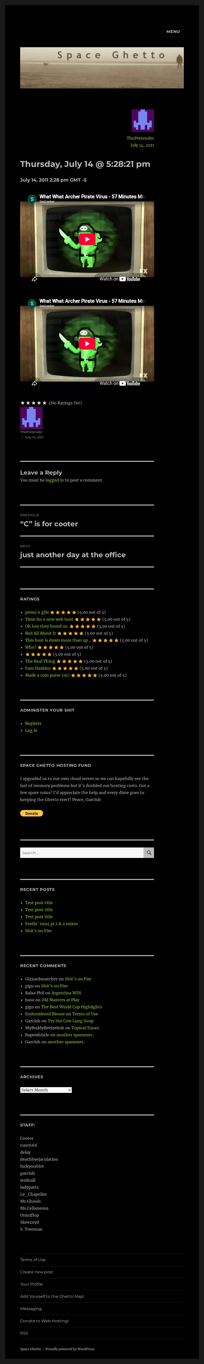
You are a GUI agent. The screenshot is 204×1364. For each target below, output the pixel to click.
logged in (55, 480)
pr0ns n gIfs (37, 612)
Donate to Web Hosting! (44, 1321)
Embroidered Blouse (45, 1013)
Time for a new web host (49, 619)
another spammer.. (75, 1034)
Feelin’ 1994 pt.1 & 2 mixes (51, 923)
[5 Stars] (44, 402)
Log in (31, 730)
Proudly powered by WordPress (70, 1349)
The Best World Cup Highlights (71, 1006)
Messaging (31, 1308)
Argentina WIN (66, 992)
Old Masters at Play (60, 999)
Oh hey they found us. (46, 626)
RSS (24, 1333)
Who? (30, 647)
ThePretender (140, 138)
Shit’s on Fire (38, 930)
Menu (173, 31)
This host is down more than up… (58, 640)
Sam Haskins (38, 668)
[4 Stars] (39, 402)
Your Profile (31, 1284)
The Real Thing (40, 661)
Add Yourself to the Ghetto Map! (52, 1296)
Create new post (36, 1272)
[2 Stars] (28, 402)
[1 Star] (22, 402)
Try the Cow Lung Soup (71, 1020)
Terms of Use (85, 1013)
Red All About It (40, 633)
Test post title (39, 902)
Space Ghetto (30, 1349)
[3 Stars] (33, 402)
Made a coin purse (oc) (47, 675)
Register (33, 723)
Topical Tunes (85, 1027)
